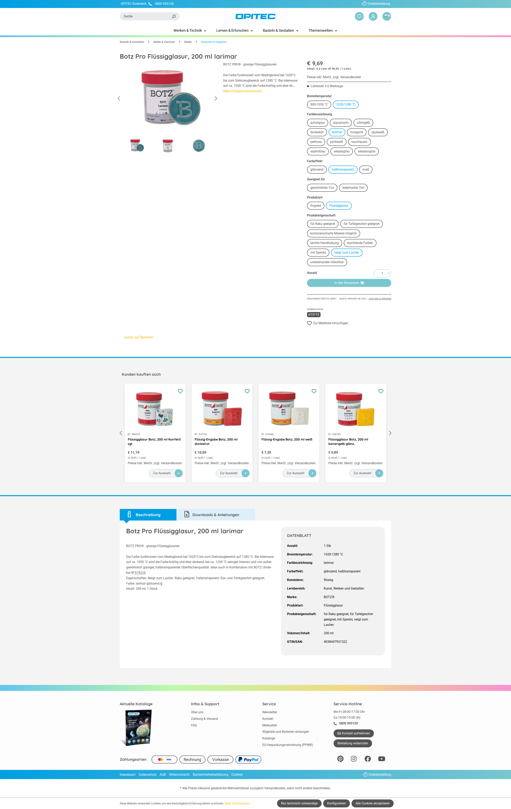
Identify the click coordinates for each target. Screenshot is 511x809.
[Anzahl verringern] (375, 273)
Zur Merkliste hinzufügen (330, 323)
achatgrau (319, 123)
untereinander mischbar (328, 262)
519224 (140, 573)
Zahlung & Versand (380, 298)
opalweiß (379, 132)
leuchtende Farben (361, 243)
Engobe (317, 206)
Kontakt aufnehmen (356, 733)
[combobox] (146, 16)
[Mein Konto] (373, 16)
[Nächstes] (216, 98)
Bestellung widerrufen (353, 743)
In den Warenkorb (347, 283)
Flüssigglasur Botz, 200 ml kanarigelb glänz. (348, 441)
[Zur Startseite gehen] (255, 16)
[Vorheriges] (119, 98)
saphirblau (319, 151)
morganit (358, 132)
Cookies (237, 774)
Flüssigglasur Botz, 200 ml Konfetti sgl (154, 441)
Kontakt (267, 719)
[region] (167, 109)
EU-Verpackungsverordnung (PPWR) (287, 745)
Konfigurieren (336, 803)
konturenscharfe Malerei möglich (335, 233)
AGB (163, 774)
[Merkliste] (359, 16)
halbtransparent (345, 170)
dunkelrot (318, 132)
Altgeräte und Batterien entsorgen (285, 732)
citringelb (365, 123)
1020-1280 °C (347, 105)
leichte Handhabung (326, 243)
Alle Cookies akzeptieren (373, 803)
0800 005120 (164, 4)
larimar (338, 132)
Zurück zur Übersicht (138, 337)
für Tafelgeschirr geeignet (363, 224)
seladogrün (343, 151)
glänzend (318, 170)
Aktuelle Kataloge (136, 703)
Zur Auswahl (162, 473)
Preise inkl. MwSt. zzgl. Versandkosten (334, 77)
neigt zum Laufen (348, 253)
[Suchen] (174, 16)
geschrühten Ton (323, 188)
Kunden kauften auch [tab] (141, 374)
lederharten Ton (355, 188)
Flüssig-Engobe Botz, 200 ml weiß (286, 439)
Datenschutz (147, 774)
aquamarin (342, 123)
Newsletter (269, 712)
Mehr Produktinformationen (242, 91)
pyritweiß (338, 142)
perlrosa (317, 142)
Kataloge (268, 738)
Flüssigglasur (340, 206)
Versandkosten (274, 788)
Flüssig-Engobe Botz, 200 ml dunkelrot (216, 441)
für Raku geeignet (324, 224)
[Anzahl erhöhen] (389, 273)
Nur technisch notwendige (299, 803)
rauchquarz (361, 142)
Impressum (128, 774)
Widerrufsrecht (179, 774)
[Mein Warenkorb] (386, 16)
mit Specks (319, 253)
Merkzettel (269, 725)
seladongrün (368, 151)
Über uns (197, 712)
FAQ (194, 725)
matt (367, 170)
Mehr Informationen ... (239, 803)
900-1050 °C (320, 105)
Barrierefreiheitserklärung (210, 774)
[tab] (148, 515)
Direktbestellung (378, 4)
